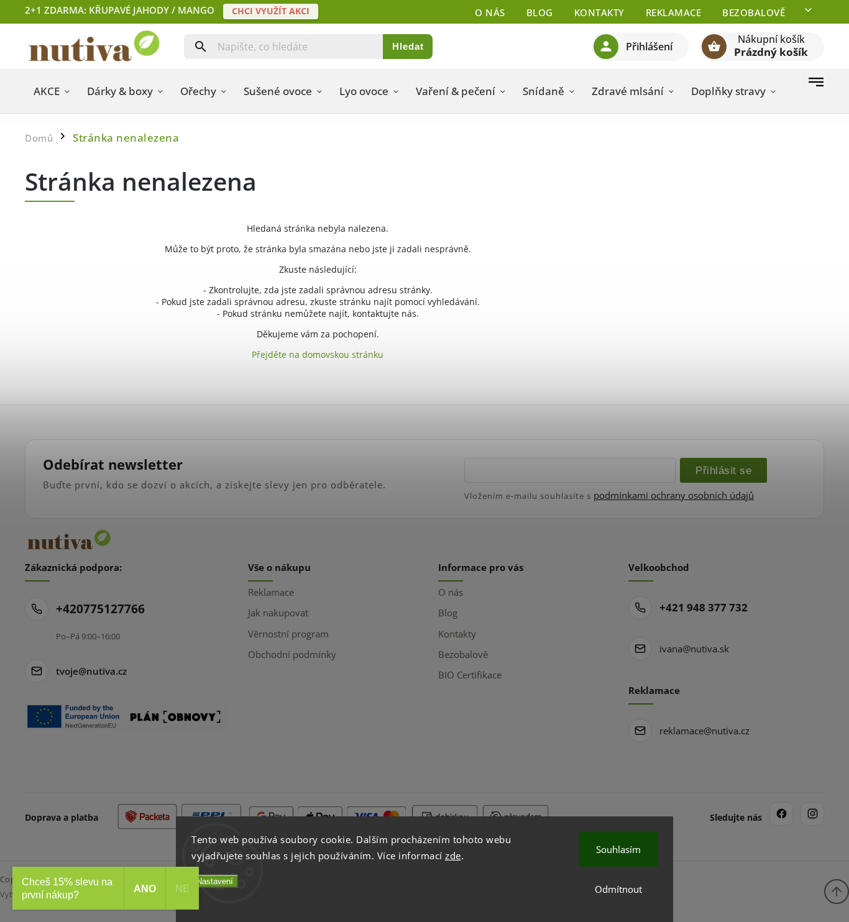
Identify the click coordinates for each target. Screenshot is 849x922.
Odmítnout (618, 889)
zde (453, 855)
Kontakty (599, 12)
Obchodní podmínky (292, 654)
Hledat (408, 46)
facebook (781, 814)
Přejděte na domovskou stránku (317, 354)
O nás (490, 12)
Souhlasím (618, 849)
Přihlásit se (723, 470)
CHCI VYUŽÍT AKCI (271, 11)
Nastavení (214, 881)
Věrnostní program (288, 634)
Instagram (812, 814)
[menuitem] (51, 91)
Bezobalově (753, 12)
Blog (539, 12)
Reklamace (674, 12)
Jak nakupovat (278, 612)
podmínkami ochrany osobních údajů (674, 495)
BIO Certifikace (470, 675)
